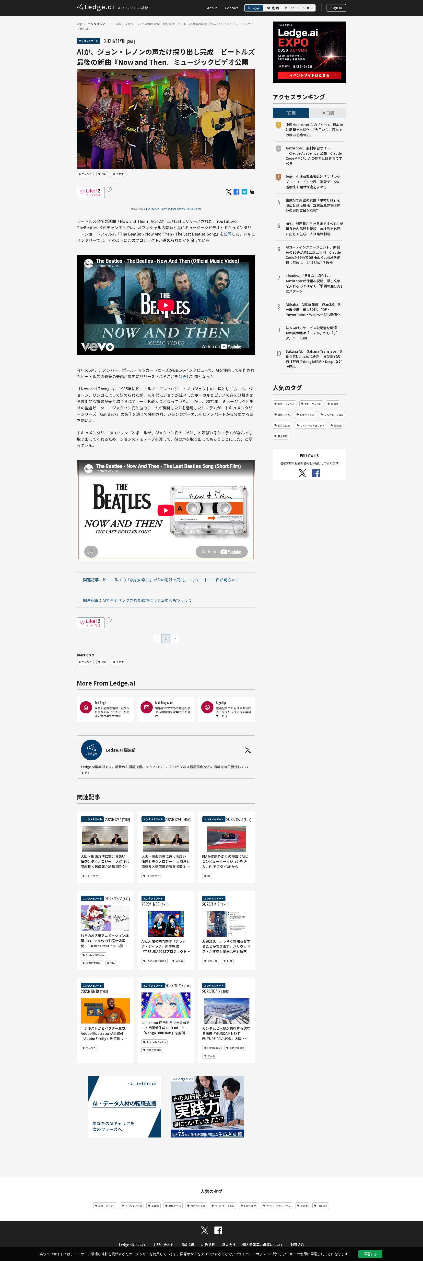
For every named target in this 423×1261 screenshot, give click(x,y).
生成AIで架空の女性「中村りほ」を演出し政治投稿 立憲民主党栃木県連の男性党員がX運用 (313, 205)
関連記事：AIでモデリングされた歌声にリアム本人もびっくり (137, 600)
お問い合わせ (163, 1244)
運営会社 (228, 1244)
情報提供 (187, 1244)
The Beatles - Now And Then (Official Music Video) (173, 209)
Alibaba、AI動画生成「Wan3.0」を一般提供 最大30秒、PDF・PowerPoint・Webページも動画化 (313, 309)
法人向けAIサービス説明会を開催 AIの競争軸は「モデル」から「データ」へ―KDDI (313, 332)
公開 (228, 234)
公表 (182, 376)
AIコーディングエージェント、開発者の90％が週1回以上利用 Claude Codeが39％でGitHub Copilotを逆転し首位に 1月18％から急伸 (313, 255)
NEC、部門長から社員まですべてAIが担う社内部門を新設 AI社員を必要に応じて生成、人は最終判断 (314, 228)
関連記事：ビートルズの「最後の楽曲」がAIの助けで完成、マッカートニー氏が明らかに (161, 580)
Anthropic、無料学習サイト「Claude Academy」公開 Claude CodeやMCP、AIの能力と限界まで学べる (314, 156)
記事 (256, 7)
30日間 (328, 113)
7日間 (291, 113)
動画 (275, 7)
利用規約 (297, 1244)
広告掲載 (208, 1244)
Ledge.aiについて (132, 1244)
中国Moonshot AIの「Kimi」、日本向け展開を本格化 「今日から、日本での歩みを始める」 (314, 129)
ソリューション (301, 7)
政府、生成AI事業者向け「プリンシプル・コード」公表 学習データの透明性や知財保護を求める (313, 181)
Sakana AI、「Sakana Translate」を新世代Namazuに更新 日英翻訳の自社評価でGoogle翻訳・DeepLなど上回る (314, 359)
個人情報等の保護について (262, 1244)
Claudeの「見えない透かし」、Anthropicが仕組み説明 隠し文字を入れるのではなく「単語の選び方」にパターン (314, 283)
